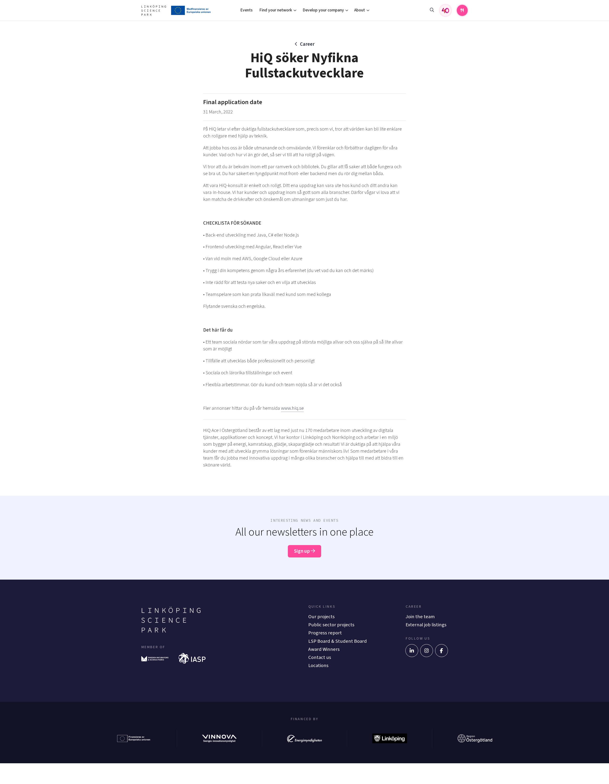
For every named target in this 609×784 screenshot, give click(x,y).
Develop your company (323, 10)
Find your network (275, 10)
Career (307, 44)
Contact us (319, 657)
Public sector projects (331, 624)
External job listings (426, 624)
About (359, 10)
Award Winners (324, 649)
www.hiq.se (292, 408)
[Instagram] (426, 650)
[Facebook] (441, 650)
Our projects (321, 616)
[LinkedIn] (412, 650)
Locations (318, 665)
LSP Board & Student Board (337, 641)
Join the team (420, 616)
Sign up (302, 551)
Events (246, 10)
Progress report (325, 632)
